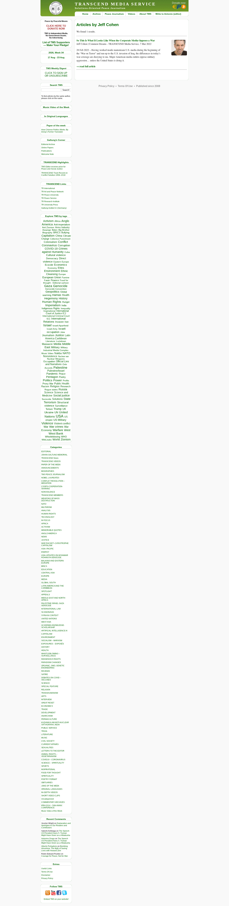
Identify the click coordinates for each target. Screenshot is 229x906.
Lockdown (61, 341)
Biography (47, 232)
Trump (58, 408)
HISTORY (45, 647)
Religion (55, 386)
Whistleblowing (52, 436)
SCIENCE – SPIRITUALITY (52, 763)
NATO (66, 353)
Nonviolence (50, 356)
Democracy (52, 258)
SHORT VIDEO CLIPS (50, 796)
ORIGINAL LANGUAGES (51, 789)
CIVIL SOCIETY (48, 741)
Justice (59, 335)
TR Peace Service (49, 198)
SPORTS (45, 766)
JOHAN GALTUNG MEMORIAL (54, 455)
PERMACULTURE (49, 719)
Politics (47, 380)
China (58, 235)
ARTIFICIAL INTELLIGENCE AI (54, 631)
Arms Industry (62, 227)
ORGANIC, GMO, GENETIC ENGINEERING (52, 667)
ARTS (43, 696)
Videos (131, 14)
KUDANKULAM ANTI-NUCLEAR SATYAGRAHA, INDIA (55, 723)
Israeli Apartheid (60, 325)
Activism (48, 221)
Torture (49, 409)
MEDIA (44, 579)
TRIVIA (44, 731)
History (63, 298)
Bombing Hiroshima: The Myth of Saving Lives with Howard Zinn (54, 848)
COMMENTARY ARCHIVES (53, 802)
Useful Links (46, 868)
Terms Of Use (47, 872)
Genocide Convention (56, 289)
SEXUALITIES (47, 747)
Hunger (66, 302)
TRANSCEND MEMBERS (52, 495)
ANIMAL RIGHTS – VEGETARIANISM (49, 755)
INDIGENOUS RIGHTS (51, 659)
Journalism (48, 335)
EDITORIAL (46, 451)
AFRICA (44, 524)
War (46, 426)
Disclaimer (45, 875)
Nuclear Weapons (56, 359)
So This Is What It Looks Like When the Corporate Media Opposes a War (115, 40)
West (67, 430)
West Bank (56, 433)
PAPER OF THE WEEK (51, 465)
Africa (57, 221)
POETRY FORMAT (49, 779)
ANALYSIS (45, 510)
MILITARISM (46, 507)
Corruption (64, 245)
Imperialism (53, 305)
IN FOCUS (45, 520)
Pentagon (52, 376)
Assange (46, 230)
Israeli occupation (56, 330)
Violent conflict (62, 423)
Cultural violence (56, 255)
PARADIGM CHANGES (51, 662)
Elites (61, 267)
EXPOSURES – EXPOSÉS (52, 644)
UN (56, 412)
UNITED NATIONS (49, 619)
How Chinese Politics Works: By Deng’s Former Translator (54, 131)
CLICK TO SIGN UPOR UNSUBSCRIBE (56, 74)
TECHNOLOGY (47, 517)
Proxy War (48, 383)
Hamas (56, 295)
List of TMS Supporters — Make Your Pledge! (56, 44)
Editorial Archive (48, 144)
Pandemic (52, 373)
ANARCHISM (47, 716)
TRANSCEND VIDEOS (51, 461)
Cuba (67, 252)
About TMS (145, 14)
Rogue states (51, 389)
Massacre (47, 344)
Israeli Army (52, 329)
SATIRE (44, 674)
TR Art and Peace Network (52, 192)
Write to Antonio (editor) (168, 14)
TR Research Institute (50, 201)
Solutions (57, 399)
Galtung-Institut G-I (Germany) (54, 208)
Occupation (49, 361)
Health (65, 295)
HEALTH (45, 650)
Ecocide (49, 265)
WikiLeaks (47, 440)
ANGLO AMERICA (49, 533)
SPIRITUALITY (47, 776)
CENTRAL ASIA (48, 573)
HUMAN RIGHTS (48, 514)
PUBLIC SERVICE (49, 728)
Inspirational (49, 311)
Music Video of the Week (51, 811)
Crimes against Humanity (54, 250)
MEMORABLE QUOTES (51, 530)
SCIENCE (45, 683)
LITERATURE (47, 734)
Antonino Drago (48, 838)
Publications (46, 151)
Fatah (47, 280)
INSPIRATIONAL (48, 769)
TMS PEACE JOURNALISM (53, 474)
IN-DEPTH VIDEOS (49, 792)
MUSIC (44, 738)
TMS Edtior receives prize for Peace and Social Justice (53, 168)
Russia (63, 389)
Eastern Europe (61, 262)
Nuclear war (63, 356)
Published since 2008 (148, 86)
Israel (47, 325)
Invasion (59, 322)
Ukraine (48, 412)
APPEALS (45, 595)
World (56, 439)
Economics (60, 264)
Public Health (61, 383)
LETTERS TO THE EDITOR (52, 751)
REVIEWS (45, 671)
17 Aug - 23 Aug (56, 57)
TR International (48, 188)
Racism (45, 386)
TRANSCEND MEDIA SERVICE (115, 4)
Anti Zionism (48, 227)
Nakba (58, 353)
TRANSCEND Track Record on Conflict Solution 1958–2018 (54, 174)
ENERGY (45, 552)
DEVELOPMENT (48, 713)
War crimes (56, 426)
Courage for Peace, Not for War (54, 856)
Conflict (63, 241)
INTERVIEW (46, 699)
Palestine (60, 367)
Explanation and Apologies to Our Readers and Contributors (56, 825)
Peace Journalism (114, 14)
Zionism (66, 439)
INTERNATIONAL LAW (51, 609)
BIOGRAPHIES (47, 471)
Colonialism (50, 242)
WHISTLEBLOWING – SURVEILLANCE (50, 655)
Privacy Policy (47, 878)
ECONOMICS (47, 706)
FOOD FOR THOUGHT (51, 773)
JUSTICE (45, 540)
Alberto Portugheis (49, 846)
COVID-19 (51, 248)
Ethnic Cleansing (57, 273)
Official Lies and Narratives (57, 363)
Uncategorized (47, 799)
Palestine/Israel (55, 370)
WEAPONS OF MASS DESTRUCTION (50, 499)
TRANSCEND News (49, 458)
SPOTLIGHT (46, 591)
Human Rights (51, 301)
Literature (50, 341)
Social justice (61, 395)
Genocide (60, 286)
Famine (65, 277)
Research (65, 386)
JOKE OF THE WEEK (50, 786)
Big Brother (63, 230)
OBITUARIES (46, 782)
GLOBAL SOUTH (48, 583)
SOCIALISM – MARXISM (51, 640)
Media (57, 344)
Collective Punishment (60, 239)
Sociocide (46, 399)
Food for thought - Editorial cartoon (56, 281)
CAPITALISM (46, 634)
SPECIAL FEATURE (49, 686)
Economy (52, 268)
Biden (54, 230)
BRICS (56, 232)
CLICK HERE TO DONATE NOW (56, 27)
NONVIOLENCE (48, 492)
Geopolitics (52, 291)
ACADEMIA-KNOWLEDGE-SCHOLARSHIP (52, 626)
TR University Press (49, 205)
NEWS (44, 537)
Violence (47, 423)
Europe (62, 274)
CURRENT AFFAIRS (50, 744)
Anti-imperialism (62, 224)
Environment (52, 271)
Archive (97, 14)
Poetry (62, 377)
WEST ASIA (46, 622)
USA (59, 416)
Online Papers (47, 148)
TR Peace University (50, 195)
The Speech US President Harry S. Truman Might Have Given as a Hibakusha (55, 833)
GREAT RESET (47, 703)
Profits (66, 380)
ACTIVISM (45, 527)
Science (48, 392)
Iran (67, 322)
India (64, 305)
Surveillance (61, 406)
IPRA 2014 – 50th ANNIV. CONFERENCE (51, 806)
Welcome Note (47, 154)
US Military (59, 419)
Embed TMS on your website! (56, 899)
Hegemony (51, 298)
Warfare (58, 430)
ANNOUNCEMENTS (50, 468)
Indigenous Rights (51, 308)
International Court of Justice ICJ (57, 312)
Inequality (65, 308)
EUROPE (45, 576)
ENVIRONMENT (48, 637)
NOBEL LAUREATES (50, 478)
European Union (51, 277)
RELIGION (45, 690)
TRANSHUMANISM (49, 693)
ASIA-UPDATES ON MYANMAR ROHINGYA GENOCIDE (54, 556)
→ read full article (85, 66)
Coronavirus (49, 245)
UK (64, 409)
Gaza (48, 286)
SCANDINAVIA (47, 612)
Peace (62, 373)
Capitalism (48, 235)
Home (85, 14)
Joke (62, 332)
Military (55, 347)
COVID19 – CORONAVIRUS (53, 760)
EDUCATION (46, 569)
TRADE (44, 709)
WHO (64, 436)
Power (57, 380)
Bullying (65, 232)
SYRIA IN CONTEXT (49, 615)
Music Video (47, 353)
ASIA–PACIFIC (47, 549)
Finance (55, 280)
